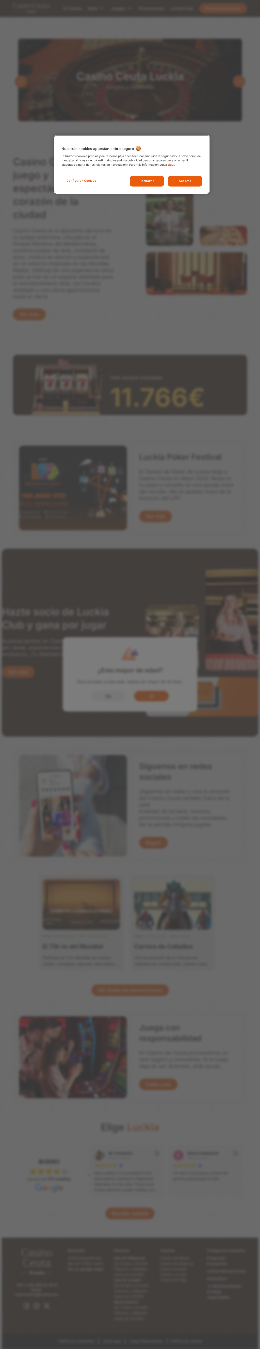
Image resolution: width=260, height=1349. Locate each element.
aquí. (171, 164)
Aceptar (185, 181)
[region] (132, 164)
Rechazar (147, 181)
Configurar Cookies (81, 180)
